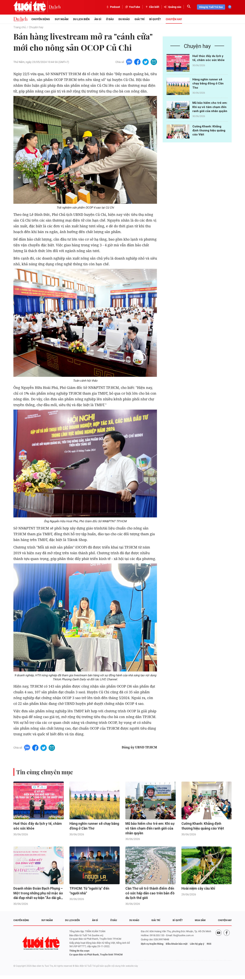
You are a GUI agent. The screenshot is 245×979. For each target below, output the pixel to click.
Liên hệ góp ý (197, 943)
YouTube (134, 6)
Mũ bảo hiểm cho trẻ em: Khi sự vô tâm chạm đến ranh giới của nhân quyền (209, 107)
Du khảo (124, 19)
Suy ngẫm (61, 19)
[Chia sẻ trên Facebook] (137, 62)
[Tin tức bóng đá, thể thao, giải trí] (20, 19)
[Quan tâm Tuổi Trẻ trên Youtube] (219, 943)
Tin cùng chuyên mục (44, 772)
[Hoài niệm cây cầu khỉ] (206, 865)
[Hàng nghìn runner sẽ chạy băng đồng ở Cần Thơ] (178, 86)
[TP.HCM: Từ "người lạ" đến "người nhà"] (94, 865)
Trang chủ (19, 27)
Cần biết (154, 6)
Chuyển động (40, 19)
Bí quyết (155, 19)
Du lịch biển (81, 19)
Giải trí (140, 19)
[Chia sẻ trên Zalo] (129, 62)
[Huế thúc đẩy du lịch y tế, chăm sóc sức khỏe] (178, 63)
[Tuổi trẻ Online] (41, 943)
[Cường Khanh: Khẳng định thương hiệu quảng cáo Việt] (178, 133)
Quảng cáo (174, 6)
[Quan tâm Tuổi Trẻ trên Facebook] (227, 943)
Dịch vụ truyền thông (152, 943)
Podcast (115, 6)
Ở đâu (110, 19)
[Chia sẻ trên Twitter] (145, 62)
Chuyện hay (174, 19)
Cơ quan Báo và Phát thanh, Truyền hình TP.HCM (95, 954)
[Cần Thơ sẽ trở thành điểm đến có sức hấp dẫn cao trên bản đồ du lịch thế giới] (150, 865)
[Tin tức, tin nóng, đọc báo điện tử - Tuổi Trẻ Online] (31, 7)
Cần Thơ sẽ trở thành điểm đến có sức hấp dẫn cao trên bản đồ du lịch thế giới (150, 893)
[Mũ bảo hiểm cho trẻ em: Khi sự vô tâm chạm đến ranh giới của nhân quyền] (178, 109)
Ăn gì (97, 19)
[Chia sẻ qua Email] (154, 62)
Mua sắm (200, 920)
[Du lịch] (55, 6)
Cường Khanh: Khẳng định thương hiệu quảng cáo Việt (208, 130)
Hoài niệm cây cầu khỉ (198, 888)
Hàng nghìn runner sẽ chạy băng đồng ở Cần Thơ (208, 83)
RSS (209, 943)
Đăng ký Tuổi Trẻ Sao (211, 7)
